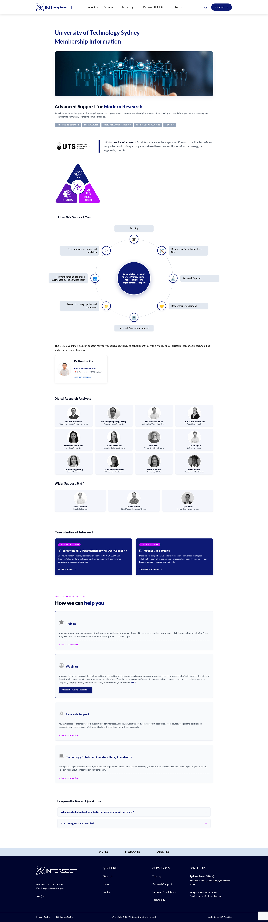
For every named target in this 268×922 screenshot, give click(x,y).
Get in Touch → (82, 377)
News (178, 7)
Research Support (162, 884)
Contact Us (221, 7)
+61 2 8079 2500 (208, 892)
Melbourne (132, 851)
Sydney (103, 851)
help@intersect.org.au (53, 888)
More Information (69, 645)
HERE (133, 682)
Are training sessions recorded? (78, 823)
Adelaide (163, 851)
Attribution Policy (64, 917)
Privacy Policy (43, 917)
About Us (93, 7)
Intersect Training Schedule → (75, 689)
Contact (107, 891)
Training (156, 876)
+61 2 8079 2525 (55, 884)
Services (108, 7)
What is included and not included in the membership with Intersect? (97, 812)
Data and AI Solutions (155, 7)
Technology (128, 7)
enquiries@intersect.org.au (208, 896)
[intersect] (54, 7)
